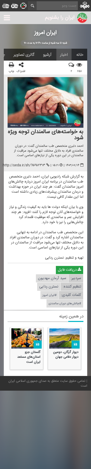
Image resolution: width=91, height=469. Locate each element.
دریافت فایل (68, 270)
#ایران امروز (49, 295)
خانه (79, 54)
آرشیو (47, 54)
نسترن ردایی (48, 287)
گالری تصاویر (24, 54)
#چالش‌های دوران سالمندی (65, 303)
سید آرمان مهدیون (52, 278)
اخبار (64, 54)
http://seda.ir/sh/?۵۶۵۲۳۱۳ (24, 165)
